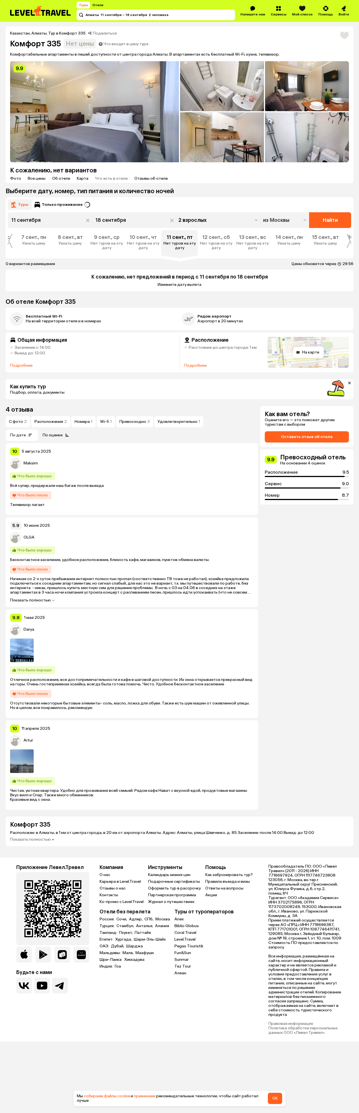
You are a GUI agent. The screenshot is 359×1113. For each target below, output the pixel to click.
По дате (18, 435)
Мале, (128, 953)
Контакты (109, 895)
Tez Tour (182, 966)
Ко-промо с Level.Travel (122, 901)
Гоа (118, 966)
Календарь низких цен (169, 874)
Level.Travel (184, 939)
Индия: (107, 966)
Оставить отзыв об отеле (307, 436)
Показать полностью (30, 600)
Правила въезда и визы (227, 881)
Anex (179, 919)
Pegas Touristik (188, 946)
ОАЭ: (105, 946)
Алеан (180, 973)
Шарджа (134, 946)
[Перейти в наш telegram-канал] (60, 985)
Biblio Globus (186, 925)
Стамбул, (125, 926)
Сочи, (122, 919)
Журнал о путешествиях (171, 901)
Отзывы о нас (113, 888)
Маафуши (144, 953)
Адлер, (136, 919)
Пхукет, (126, 932)
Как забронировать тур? (229, 874)
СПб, (149, 919)
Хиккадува (134, 959)
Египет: (107, 939)
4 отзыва (19, 409)
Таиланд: (109, 932)
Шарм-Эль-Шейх (150, 939)
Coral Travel (185, 932)
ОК (275, 1098)
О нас (105, 874)
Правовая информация (290, 1023)
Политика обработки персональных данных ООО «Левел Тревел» (303, 1030)
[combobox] (285, 220)
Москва (162, 919)
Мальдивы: (110, 953)
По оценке (53, 435)
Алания (162, 926)
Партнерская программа (172, 895)
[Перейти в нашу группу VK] (24, 985)
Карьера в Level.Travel (120, 881)
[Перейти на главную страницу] (40, 11)
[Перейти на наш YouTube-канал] (42, 985)
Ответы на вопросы (224, 888)
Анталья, (145, 926)
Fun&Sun (182, 952)
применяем (144, 1096)
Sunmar (181, 959)
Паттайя (143, 932)
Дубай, (118, 946)
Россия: (107, 919)
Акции (211, 895)
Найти (330, 220)
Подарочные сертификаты (174, 881)
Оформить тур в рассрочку (174, 888)
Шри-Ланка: (111, 959)
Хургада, (124, 939)
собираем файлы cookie (107, 1096)
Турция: (107, 926)
